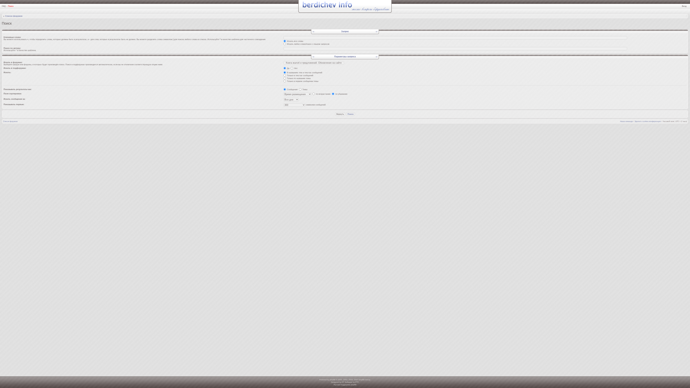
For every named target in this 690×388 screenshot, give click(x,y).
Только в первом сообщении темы (302, 81)
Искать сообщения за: (14, 99)
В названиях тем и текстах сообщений (304, 72)
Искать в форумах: (13, 62)
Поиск (10, 6)
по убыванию (341, 94)
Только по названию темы (298, 78)
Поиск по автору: (12, 48)
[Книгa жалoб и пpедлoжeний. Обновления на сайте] (314, 62)
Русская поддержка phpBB (345, 385)
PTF (357, 382)
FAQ (4, 6)
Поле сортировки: (13, 94)
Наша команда (626, 121)
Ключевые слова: (12, 37)
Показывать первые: (14, 104)
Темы (304, 89)
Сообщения (292, 89)
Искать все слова (294, 41)
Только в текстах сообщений (299, 75)
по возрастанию (322, 94)
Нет (296, 68)
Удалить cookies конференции (648, 121)
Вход (684, 6)
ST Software (347, 382)
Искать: (7, 72)
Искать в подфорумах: (15, 68)
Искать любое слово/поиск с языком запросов (307, 44)
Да (287, 68)
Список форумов (13, 16)
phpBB (332, 380)
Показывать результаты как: (18, 89)
